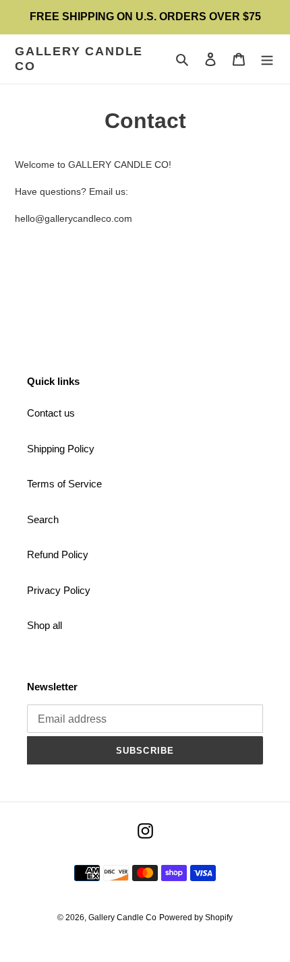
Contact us (51, 413)
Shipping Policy (60, 448)
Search (43, 519)
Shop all (44, 625)
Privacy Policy (58, 590)
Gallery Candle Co (79, 58)
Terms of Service (64, 483)
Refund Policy (57, 554)
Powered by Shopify (196, 917)
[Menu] (267, 58)
